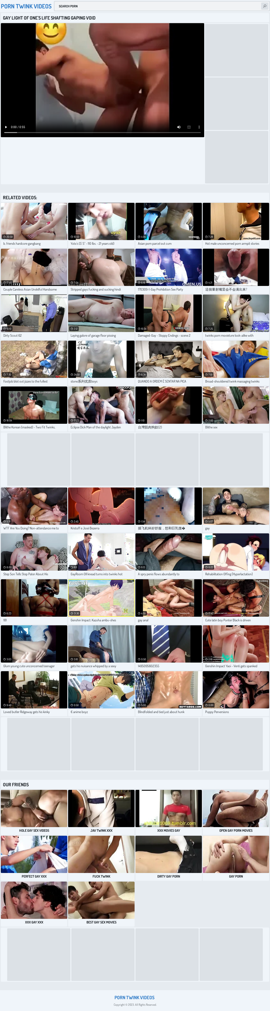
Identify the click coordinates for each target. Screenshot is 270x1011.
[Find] (264, 6)
